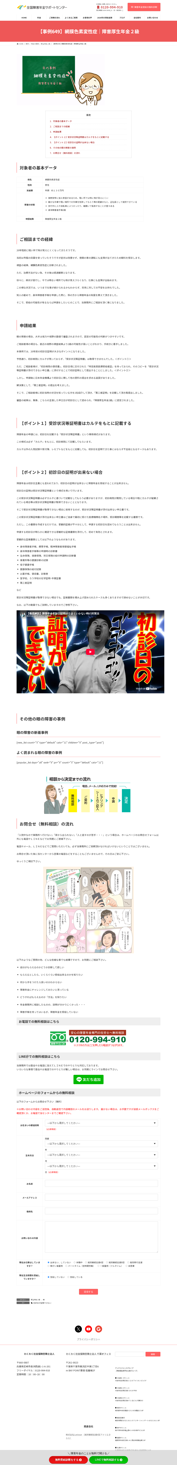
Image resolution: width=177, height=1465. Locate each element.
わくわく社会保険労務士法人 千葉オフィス (88, 1353)
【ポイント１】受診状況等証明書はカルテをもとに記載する (79, 137)
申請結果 (55, 131)
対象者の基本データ (61, 121)
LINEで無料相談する (107, 1459)
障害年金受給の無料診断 (145, 7)
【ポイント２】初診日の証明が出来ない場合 (72, 142)
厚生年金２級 (35, 1299)
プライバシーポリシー (88, 1339)
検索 (153, 1354)
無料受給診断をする (67, 1459)
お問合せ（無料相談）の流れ (65, 152)
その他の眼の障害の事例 (63, 147)
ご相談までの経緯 (60, 126)
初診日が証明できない (42, 1303)
